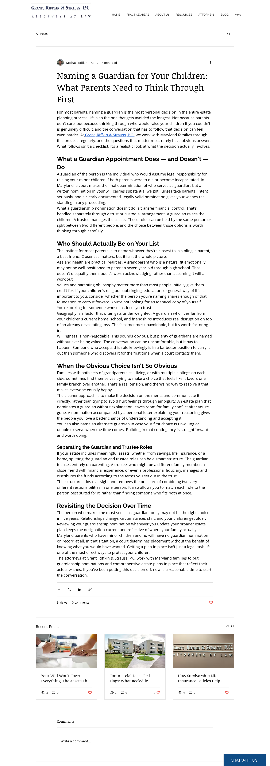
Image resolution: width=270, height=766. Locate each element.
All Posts (42, 34)
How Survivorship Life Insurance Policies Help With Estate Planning (199, 678)
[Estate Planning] (203, 651)
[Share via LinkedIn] (80, 589)
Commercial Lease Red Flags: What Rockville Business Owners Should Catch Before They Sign (132, 678)
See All (229, 626)
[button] (229, 33)
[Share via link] (90, 589)
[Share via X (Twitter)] (69, 589)
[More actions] (210, 62)
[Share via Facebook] (59, 589)
